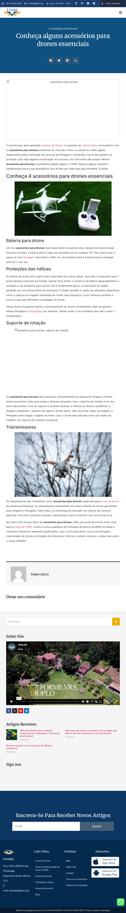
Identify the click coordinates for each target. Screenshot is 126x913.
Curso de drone (42, 861)
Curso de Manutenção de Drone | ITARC (47, 868)
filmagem (28, 257)
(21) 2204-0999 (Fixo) (15, 866)
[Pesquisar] (116, 621)
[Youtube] (88, 3)
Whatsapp (9, 871)
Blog (37, 894)
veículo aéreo (90, 145)
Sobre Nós (71, 867)
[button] (120, 12)
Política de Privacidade (76, 885)
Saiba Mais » (25, 740)
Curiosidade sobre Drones (63, 28)
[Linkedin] (94, 3)
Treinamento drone (44, 882)
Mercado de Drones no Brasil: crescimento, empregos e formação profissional (40, 733)
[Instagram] (82, 3)
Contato (70, 873)
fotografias (35, 311)
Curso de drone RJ (44, 888)
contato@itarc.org (19, 890)
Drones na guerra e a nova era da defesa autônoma (29, 747)
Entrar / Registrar (113, 3)
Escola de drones (43, 876)
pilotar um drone (53, 145)
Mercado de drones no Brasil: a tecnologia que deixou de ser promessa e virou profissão (91, 732)
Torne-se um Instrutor (76, 879)
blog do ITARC (24, 526)
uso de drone (111, 501)
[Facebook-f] (76, 3)
